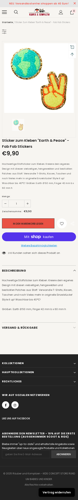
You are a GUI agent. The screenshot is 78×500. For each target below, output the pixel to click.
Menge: (6, 196)
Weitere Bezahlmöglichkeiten (39, 245)
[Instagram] (15, 405)
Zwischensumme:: (12, 211)
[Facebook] (5, 405)
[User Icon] (61, 12)
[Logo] (39, 12)
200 (10, 253)
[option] (39, 78)
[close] (75, 4)
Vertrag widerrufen (57, 492)
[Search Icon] (16, 12)
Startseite (7, 22)
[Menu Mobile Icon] (4, 12)
